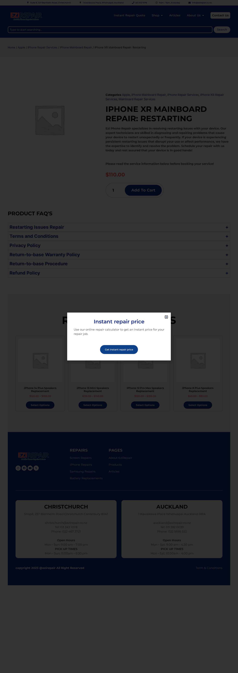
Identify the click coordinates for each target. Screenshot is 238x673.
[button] (166, 317)
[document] (119, 336)
